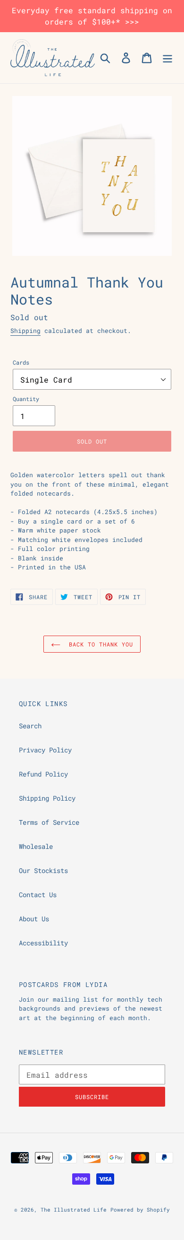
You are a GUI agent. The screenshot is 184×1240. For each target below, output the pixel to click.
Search (30, 725)
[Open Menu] (167, 57)
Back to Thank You (99, 644)
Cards (21, 362)
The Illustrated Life (74, 1209)
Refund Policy (43, 773)
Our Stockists (43, 870)
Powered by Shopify (140, 1209)
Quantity (26, 398)
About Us (34, 918)
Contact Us (38, 894)
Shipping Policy (47, 798)
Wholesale (36, 846)
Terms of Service (49, 822)
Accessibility (43, 942)
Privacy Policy (45, 749)
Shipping (25, 330)
